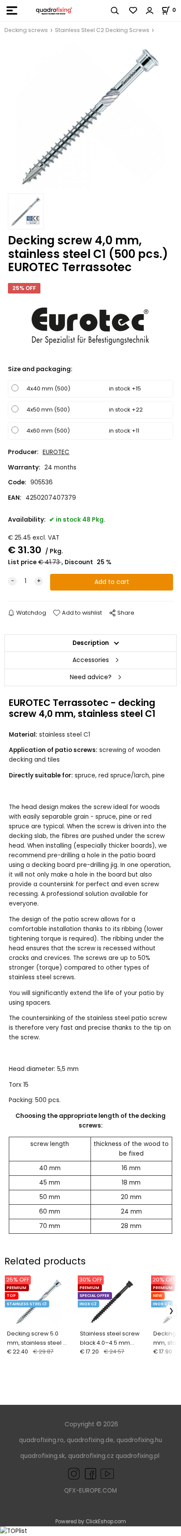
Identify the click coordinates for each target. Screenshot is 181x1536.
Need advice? (91, 677)
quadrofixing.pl (137, 1456)
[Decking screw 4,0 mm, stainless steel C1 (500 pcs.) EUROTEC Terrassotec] (90, 116)
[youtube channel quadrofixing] (107, 1473)
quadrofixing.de (90, 1440)
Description (90, 643)
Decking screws (26, 30)
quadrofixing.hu (139, 1440)
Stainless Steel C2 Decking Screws (102, 30)
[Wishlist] (133, 10)
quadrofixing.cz (91, 1456)
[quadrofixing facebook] (88, 1473)
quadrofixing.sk (42, 1456)
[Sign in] (149, 10)
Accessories (90, 660)
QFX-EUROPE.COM (90, 1490)
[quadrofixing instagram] (73, 1473)
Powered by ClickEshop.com (90, 1521)
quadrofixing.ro (41, 1440)
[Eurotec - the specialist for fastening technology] (90, 326)
